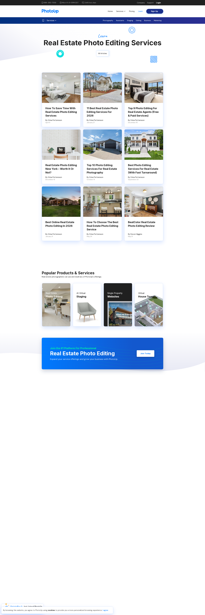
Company (141, 3)
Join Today (145, 353)
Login (158, 3)
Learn (140, 11)
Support (150, 3)
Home (110, 11)
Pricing (132, 11)
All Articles (102, 53)
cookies (51, 610)
